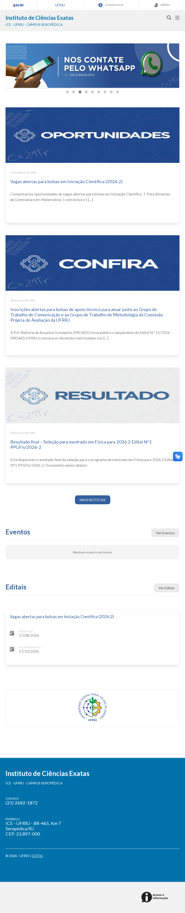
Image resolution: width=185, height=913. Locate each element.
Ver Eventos (165, 533)
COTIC (37, 856)
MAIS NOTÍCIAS (93, 500)
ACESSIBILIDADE (114, 4)
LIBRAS (165, 5)
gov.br (18, 5)
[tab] (67, 91)
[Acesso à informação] (155, 897)
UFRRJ (60, 5)
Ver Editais (167, 588)
